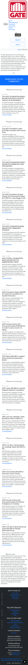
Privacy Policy (16, 658)
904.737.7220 (15, 654)
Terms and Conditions (7, 658)
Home (19, 49)
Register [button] (18, 40)
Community (12, 24)
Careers (11, 27)
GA (13, 633)
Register (15, 612)
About (10, 20)
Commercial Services (15, 627)
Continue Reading (7, 115)
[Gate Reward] (18, 34)
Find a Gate (12, 29)
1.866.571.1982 (16, 653)
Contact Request (15, 620)
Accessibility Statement (16, 660)
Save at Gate (12, 26)
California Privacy (5, 660)
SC (14, 633)
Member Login (15, 613)
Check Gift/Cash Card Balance (15, 622)
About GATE (15, 593)
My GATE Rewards (15, 610)
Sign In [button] (18, 44)
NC (16, 633)
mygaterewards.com (15, 595)
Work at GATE (15, 626)
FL (11, 633)
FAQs (15, 615)
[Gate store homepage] (18, 9)
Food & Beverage (13, 22)
